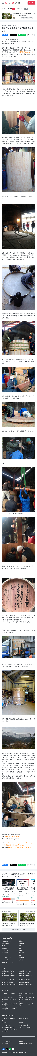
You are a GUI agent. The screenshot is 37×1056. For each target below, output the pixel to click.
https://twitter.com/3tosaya (15, 845)
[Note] (13, 1049)
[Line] (10, 1049)
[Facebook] (3, 1049)
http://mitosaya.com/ (12, 837)
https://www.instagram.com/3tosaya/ (20, 843)
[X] (7, 1049)
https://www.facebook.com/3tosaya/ (19, 847)
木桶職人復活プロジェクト (25, 52)
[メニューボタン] (3, 3)
